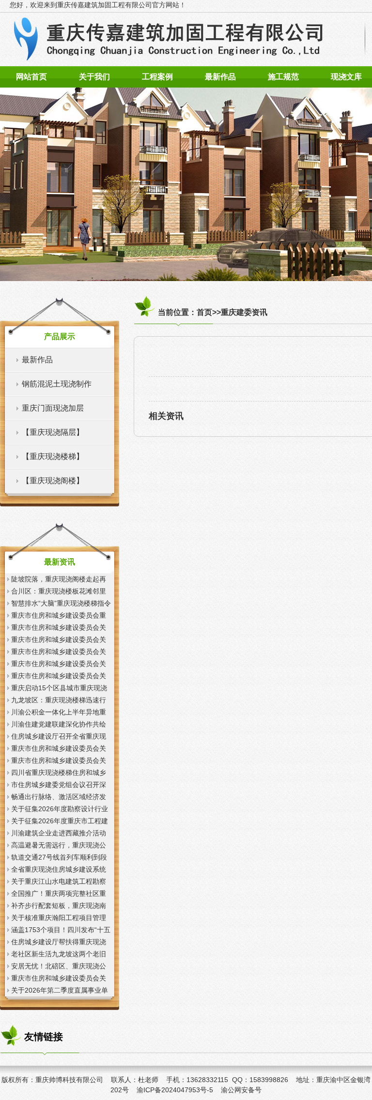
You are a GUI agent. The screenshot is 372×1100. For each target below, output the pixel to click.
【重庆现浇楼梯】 (53, 456)
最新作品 (220, 77)
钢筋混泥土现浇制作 (57, 384)
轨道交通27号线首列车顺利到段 (59, 857)
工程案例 (157, 77)
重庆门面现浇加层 (53, 408)
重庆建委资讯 (244, 312)
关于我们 (94, 77)
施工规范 (283, 77)
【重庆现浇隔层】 (53, 432)
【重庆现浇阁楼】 (53, 480)
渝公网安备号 (241, 1090)
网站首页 (31, 77)
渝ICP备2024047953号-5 (175, 1090)
